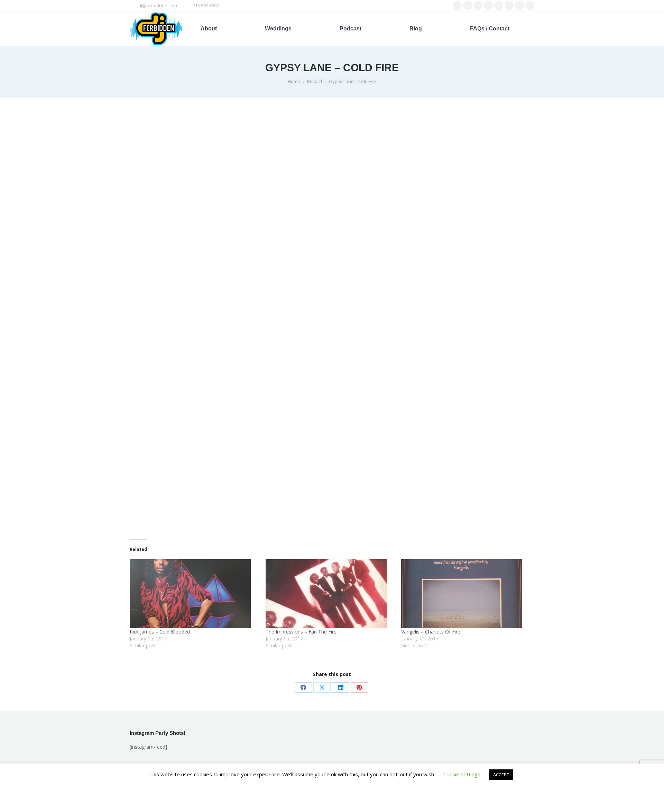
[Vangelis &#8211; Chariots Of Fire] (465, 593)
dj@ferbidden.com (157, 5)
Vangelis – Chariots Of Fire (430, 631)
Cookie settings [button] (461, 774)
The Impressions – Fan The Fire (301, 631)
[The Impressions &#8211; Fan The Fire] (330, 593)
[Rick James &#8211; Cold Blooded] (194, 593)
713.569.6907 (206, 5)
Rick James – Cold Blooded (160, 631)
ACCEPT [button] (501, 774)
